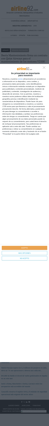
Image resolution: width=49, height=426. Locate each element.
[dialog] (24, 213)
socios (20, 79)
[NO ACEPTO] (45, 68)
